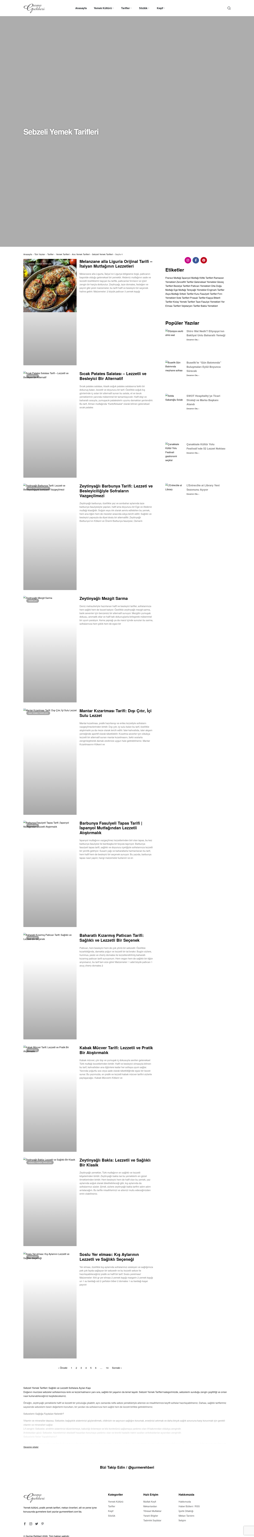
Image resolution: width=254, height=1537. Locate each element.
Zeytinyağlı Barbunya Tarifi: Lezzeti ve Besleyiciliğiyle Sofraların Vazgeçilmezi (116, 490)
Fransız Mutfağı (173, 277)
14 (107, 1367)
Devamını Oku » (87, 299)
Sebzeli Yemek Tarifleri (102, 254)
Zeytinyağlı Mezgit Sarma (104, 598)
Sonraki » (117, 1367)
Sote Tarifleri (182, 297)
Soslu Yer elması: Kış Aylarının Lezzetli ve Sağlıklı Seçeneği (109, 1256)
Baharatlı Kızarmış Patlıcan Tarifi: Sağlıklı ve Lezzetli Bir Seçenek (112, 937)
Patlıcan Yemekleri (200, 286)
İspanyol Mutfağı (190, 277)
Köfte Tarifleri (206, 277)
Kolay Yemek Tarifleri (184, 301)
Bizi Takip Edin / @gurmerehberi (127, 1467)
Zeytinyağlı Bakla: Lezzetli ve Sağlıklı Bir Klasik (115, 1162)
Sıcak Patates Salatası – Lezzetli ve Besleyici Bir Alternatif (113, 376)
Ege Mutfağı (180, 289)
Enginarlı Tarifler (215, 289)
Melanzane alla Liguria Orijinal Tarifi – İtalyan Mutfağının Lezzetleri (116, 263)
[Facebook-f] (196, 260)
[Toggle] (31, 1447)
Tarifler (50, 254)
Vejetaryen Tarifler (190, 305)
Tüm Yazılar (39, 254)
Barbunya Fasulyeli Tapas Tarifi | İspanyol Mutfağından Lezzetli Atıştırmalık (111, 827)
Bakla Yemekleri (209, 305)
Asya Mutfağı (172, 293)
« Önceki (62, 1367)
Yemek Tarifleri (63, 254)
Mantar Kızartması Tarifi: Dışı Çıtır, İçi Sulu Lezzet (116, 713)
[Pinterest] (203, 260)
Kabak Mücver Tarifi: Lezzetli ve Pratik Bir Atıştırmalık (116, 1050)
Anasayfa (27, 254)
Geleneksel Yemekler (205, 282)
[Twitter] (36, 1523)
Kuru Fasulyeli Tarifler (205, 293)
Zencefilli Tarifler (185, 282)
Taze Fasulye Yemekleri (208, 301)
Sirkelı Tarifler (186, 293)
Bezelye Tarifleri (182, 286)
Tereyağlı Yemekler (197, 289)
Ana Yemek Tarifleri (81, 254)
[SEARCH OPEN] (229, 8)
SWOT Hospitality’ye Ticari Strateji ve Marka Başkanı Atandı (203, 400)
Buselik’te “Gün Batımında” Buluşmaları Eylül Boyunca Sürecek (204, 367)
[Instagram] (188, 260)
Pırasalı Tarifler (198, 297)
